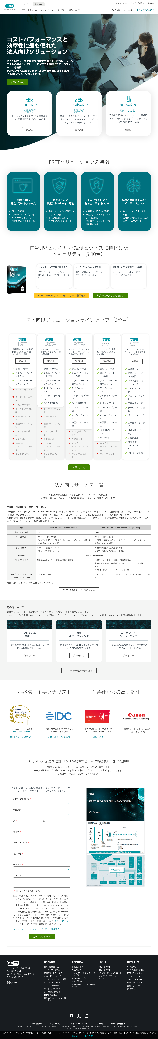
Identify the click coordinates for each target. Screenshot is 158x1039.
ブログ (133, 3)
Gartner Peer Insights (21, 731)
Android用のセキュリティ (55, 976)
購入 (142, 3)
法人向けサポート (106, 970)
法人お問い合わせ (79, 981)
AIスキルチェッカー (52, 988)
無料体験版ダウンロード (54, 992)
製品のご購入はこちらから (110, 295)
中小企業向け (79, 105)
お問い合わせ (17, 82)
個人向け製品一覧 (51, 966)
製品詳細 (29, 130)
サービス (61, 10)
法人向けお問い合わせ (123, 10)
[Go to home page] (13, 964)
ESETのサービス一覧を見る (79, 670)
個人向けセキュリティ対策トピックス (56, 999)
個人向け (26, 4)
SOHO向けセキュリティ (54, 973)
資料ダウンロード (134, 985)
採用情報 (131, 988)
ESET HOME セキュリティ (54, 970)
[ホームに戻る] (9, 6)
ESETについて (74, 10)
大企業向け (128, 105)
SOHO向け (30, 105)
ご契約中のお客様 (146, 10)
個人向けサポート (106, 966)
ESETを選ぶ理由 (50, 995)
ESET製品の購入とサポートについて (110, 977)
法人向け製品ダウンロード (110, 973)
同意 (91, 1036)
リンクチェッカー (51, 985)
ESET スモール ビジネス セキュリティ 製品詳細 (62, 295)
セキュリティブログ (135, 979)
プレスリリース (133, 976)
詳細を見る (29, 655)
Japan (152, 3)
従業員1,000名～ (128, 111)
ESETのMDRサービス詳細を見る (79, 590)
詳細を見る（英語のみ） (20, 736)
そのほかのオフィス (15, 977)
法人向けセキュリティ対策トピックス (84, 985)
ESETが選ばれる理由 (135, 970)
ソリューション (47, 10)
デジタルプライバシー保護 (55, 979)
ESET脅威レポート (134, 982)
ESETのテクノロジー (135, 973)
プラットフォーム (29, 10)
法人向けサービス (79, 978)
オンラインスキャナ (52, 982)
